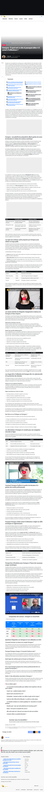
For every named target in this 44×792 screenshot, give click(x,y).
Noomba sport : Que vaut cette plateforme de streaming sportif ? (22, 706)
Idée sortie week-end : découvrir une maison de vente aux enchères (22, 711)
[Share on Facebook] (7, 53)
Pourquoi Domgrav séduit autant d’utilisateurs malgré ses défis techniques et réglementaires (14, 102)
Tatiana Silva (9, 56)
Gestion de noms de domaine (14, 624)
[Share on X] (9, 53)
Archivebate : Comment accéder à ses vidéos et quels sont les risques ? (23, 696)
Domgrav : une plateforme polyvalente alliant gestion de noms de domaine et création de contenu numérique (15, 82)
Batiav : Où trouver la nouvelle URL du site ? (17, 708)
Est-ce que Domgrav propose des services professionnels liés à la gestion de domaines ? (33, 100)
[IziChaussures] (6, 16)
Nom (8, 622)
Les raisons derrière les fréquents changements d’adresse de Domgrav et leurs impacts (14, 88)
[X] (41, 786)
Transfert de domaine (32, 624)
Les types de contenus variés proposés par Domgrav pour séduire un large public (15, 85)
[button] (2, 16)
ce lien (28, 371)
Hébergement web (20, 623)
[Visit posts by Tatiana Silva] (3, 56)
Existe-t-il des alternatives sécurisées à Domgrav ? (32, 104)
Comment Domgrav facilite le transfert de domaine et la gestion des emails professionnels (15, 99)
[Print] (12, 53)
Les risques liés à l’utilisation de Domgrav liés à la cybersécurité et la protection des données (14, 90)
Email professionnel (39, 623)
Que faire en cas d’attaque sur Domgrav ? (15, 93)
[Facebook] (39, 786)
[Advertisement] (22, 7)
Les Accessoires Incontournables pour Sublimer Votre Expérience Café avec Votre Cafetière (23, 687)
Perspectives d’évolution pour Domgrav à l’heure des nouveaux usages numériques (15, 105)
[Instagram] (42, 786)
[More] (14, 53)
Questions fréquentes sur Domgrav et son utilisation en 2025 (33, 84)
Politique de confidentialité (13, 727)
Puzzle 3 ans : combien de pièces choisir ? (16, 691)
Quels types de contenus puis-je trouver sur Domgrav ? (33, 95)
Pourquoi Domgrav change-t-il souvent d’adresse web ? (33, 91)
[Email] (10, 53)
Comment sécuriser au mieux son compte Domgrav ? (34, 87)
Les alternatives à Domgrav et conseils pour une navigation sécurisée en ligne (14, 97)
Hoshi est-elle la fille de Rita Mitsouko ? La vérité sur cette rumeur (22, 699)
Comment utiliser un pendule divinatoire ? (16, 714)
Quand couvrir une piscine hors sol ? (15, 693)
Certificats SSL (27, 623)
